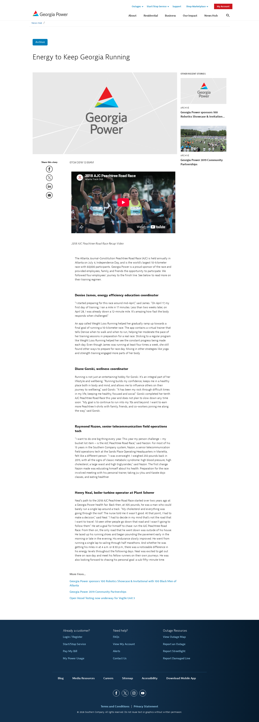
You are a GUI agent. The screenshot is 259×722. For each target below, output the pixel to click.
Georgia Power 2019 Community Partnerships (98, 592)
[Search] (227, 15)
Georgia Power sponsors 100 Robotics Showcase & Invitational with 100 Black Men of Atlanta (203, 115)
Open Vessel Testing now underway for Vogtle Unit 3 (102, 598)
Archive (40, 42)
